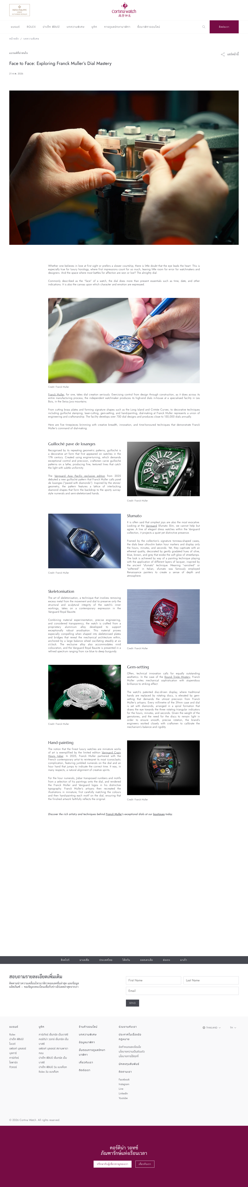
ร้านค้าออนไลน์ (88, 1027)
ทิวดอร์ (13, 1067)
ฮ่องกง (166, 960)
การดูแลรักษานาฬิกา (117, 27)
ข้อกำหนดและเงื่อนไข (130, 1047)
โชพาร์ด (13, 1063)
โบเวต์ (12, 1044)
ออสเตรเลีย (146, 960)
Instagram (124, 1084)
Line (121, 1089)
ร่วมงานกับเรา (128, 1027)
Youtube (123, 1098)
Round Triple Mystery (177, 677)
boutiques (159, 814)
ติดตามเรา (125, 1072)
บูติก (94, 27)
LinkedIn (123, 1094)
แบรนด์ (15, 27)
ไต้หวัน (126, 960)
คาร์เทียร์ (14, 1058)
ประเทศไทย (105, 960)
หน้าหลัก (14, 38)
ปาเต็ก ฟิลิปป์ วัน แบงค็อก (53, 1067)
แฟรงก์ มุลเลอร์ (17, 1049)
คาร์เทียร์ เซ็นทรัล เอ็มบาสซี (53, 1035)
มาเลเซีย (84, 960)
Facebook (124, 1080)
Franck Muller (56, 395)
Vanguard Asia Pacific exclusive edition (79, 476)
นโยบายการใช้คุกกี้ (129, 1056)
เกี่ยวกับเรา (86, 1063)
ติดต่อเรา (224, 27)
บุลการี (13, 1053)
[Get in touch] (240, 1179)
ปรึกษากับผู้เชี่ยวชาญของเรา (112, 1164)
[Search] (204, 27)
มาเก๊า (183, 960)
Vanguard (151, 526)
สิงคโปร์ (65, 960)
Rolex (31, 27)
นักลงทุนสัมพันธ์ (129, 1064)
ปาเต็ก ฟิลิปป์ (51, 27)
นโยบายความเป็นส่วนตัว (132, 1052)
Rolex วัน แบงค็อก (49, 1072)
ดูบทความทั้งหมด (225, 834)
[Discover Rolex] (221, 10)
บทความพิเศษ (75, 27)
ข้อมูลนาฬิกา (87, 1042)
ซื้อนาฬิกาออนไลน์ (148, 27)
